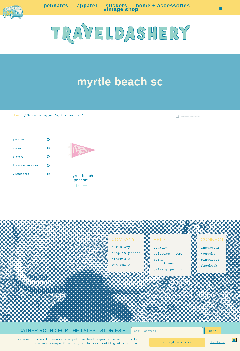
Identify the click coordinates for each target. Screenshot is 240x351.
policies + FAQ (168, 253)
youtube (208, 253)
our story (121, 247)
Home (18, 115)
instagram (210, 247)
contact (161, 247)
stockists (121, 259)
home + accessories (163, 5)
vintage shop (121, 9)
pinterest (210, 259)
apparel (87, 5)
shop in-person (126, 253)
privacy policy (168, 269)
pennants (56, 5)
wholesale (121, 265)
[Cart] (221, 7)
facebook (209, 265)
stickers (116, 5)
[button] (234, 340)
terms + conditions (164, 261)
